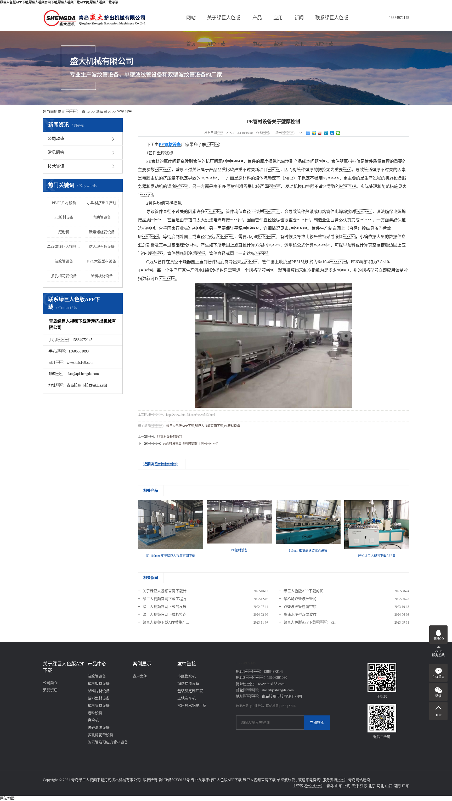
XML (292, 706)
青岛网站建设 (359, 780)
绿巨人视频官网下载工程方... (166, 599)
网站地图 (272, 706)
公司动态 (56, 138)
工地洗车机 (186, 698)
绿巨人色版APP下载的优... (304, 591)
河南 (397, 786)
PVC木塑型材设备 (101, 261)
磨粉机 (63, 232)
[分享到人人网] (332, 133)
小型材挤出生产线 (101, 203)
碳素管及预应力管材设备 (108, 742)
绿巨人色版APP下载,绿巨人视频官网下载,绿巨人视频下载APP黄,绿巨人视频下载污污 (59, 2)
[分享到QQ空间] (314, 133)
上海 (347, 786)
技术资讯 (56, 166)
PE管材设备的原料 (169, 437)
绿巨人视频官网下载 (209, 426)
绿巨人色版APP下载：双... (309, 622)
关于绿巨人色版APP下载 (223, 23)
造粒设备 (95, 713)
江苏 (363, 786)
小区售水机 (186, 676)
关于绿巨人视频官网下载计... (166, 591)
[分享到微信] (338, 133)
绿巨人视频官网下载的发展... (166, 607)
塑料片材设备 (99, 691)
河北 (380, 786)
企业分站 (257, 706)
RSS (283, 706)
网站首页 (191, 23)
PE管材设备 (232, 426)
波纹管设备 (64, 261)
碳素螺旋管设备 (102, 232)
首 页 (86, 112)
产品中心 (257, 23)
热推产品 (242, 706)
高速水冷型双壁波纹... (301, 615)
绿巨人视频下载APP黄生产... (165, 622)
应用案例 (278, 23)
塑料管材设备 (99, 706)
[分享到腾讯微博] (326, 133)
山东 (338, 786)
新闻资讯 (299, 23)
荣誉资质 (50, 690)
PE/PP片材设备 (64, 203)
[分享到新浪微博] (320, 133)
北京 (372, 786)
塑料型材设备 (99, 698)
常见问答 (124, 112)
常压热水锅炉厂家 (192, 706)
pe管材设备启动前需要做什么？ (191, 443)
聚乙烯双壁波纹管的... (301, 599)
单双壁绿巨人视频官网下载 (64, 247)
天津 (355, 786)
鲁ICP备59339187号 (174, 780)
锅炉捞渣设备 (188, 684)
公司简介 (50, 683)
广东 (405, 786)
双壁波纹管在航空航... (301, 607)
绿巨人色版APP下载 (180, 426)
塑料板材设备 (102, 276)
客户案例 (140, 676)
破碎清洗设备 (99, 728)
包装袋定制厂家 (190, 691)
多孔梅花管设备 (64, 276)
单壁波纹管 (286, 780)
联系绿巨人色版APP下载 (331, 23)
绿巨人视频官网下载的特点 (164, 615)
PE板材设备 (64, 217)
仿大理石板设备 (102, 247)
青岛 (330, 786)
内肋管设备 (102, 217)
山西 (388, 786)
